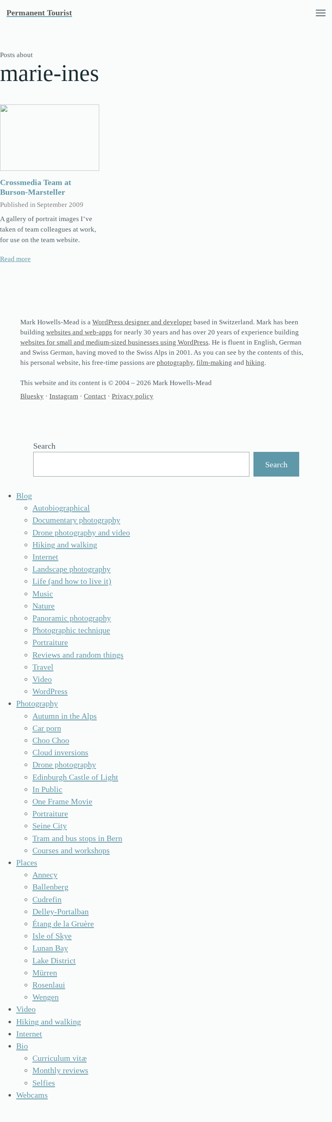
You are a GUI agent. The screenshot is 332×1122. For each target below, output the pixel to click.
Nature (43, 605)
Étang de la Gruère (63, 923)
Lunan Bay (50, 947)
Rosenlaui (48, 984)
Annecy (44, 874)
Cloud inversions (60, 752)
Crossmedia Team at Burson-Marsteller (35, 187)
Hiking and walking (64, 544)
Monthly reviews (60, 1070)
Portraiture (50, 642)
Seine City (49, 825)
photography (175, 362)
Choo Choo (50, 740)
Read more (15, 259)
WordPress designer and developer (142, 322)
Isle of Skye (52, 935)
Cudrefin (47, 899)
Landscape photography (71, 568)
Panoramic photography (71, 617)
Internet (45, 556)
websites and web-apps (79, 332)
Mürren (44, 972)
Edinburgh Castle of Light (75, 777)
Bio (22, 1045)
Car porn (46, 728)
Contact (95, 396)
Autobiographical (61, 507)
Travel (42, 666)
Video (42, 679)
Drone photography (64, 764)
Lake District (54, 960)
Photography (37, 703)
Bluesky (32, 396)
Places (26, 862)
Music (42, 593)
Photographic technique (71, 630)
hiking (255, 362)
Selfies (43, 1082)
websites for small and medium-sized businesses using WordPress (114, 342)
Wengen (45, 996)
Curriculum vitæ (59, 1058)
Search (44, 445)
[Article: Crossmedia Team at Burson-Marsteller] (49, 137)
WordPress (50, 691)
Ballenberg (50, 886)
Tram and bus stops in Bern (77, 838)
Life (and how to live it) (71, 581)
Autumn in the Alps (64, 715)
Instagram (63, 396)
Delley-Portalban (60, 911)
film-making (214, 362)
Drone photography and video (81, 532)
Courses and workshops (71, 850)
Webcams (32, 1094)
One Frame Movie (62, 801)
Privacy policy (132, 396)
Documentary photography (76, 519)
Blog (24, 495)
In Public (47, 789)
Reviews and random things (77, 654)
